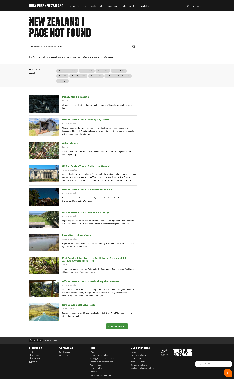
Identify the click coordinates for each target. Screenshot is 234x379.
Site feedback (65, 352)
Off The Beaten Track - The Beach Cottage (85, 212)
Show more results (117, 326)
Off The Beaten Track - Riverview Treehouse (87, 189)
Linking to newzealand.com (101, 362)
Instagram (36, 355)
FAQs (92, 352)
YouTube (36, 362)
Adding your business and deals (104, 358)
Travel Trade (136, 358)
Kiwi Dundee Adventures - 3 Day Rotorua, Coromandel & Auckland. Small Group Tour (94, 259)
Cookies (93, 372)
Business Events (138, 362)
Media (133, 352)
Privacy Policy (96, 368)
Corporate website (139, 365)
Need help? (64, 355)
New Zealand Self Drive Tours (78, 304)
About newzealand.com (100, 355)
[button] (74, 6)
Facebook (36, 358)
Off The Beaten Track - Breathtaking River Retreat (90, 281)
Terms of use (95, 365)
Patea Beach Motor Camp (76, 235)
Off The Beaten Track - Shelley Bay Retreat (86, 119)
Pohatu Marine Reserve (75, 96)
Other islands (70, 143)
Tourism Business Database (143, 368)
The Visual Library (138, 355)
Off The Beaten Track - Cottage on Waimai (86, 166)
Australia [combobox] (197, 6)
